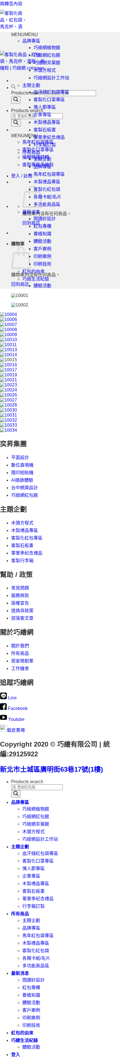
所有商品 (31, 152)
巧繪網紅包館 (46, 55)
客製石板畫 (44, 129)
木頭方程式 (44, 70)
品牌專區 (31, 41)
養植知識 (42, 233)
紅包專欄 (42, 226)
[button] (24, 135)
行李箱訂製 (44, 144)
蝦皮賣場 (16, 730)
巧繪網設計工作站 (51, 77)
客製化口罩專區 (38, 149)
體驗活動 (42, 241)
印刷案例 (42, 256)
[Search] (16, 100)
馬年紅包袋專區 (49, 174)
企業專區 (42, 114)
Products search (27, 93)
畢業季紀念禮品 (49, 137)
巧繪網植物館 (46, 47)
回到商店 (31, 223)
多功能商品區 (46, 204)
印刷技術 (42, 264)
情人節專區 (44, 107)
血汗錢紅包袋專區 (51, 92)
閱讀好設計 (44, 218)
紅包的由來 (33, 271)
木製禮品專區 (46, 122)
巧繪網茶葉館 (46, 62)
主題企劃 (31, 85)
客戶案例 (42, 248)
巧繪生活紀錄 (35, 279)
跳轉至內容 (11, 3)
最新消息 (31, 212)
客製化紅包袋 (46, 189)
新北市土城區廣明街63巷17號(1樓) (51, 769)
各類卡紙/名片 (47, 196)
